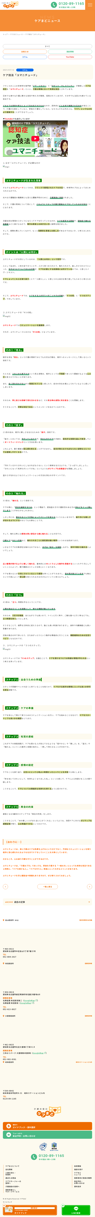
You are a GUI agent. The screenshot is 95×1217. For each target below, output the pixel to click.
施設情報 (70, 51)
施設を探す (78, 1169)
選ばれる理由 (10, 1178)
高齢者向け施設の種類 (83, 1178)
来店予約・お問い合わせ (79, 1182)
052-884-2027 (9, 955)
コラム (25, 57)
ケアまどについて (12, 1166)
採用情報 (77, 1166)
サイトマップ (7, 1202)
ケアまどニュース (16, 34)
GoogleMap (29, 1000)
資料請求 (77, 1186)
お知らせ (25, 51)
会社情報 (8, 1169)
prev (5, 886)
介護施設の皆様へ (12, 1186)
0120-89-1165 (9, 1097)
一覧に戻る (47, 886)
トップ (5, 34)
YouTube (70, 57)
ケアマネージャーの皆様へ (13, 1182)
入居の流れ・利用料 (10, 1174)
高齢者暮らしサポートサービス (12, 1191)
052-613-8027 (9, 1008)
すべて (47, 46)
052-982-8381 (9, 1058)
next (89, 886)
